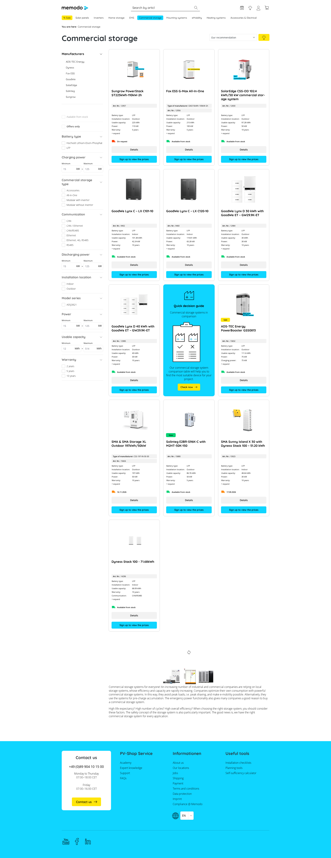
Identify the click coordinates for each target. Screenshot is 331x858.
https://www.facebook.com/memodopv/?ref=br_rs (77, 841)
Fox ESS (70, 73)
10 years (71, 375)
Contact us (84, 802)
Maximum (93, 166)
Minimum (71, 166)
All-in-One (72, 195)
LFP (68, 147)
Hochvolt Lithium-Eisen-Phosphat (84, 143)
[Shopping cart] (266, 8)
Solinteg (70, 91)
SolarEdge (71, 85)
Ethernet (71, 235)
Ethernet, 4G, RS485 (77, 240)
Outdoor (71, 288)
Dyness (70, 67)
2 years (70, 366)
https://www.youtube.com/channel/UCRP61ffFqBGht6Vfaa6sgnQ (66, 841)
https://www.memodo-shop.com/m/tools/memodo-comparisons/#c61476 (189, 387)
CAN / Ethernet (75, 225)
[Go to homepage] (75, 8)
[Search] (196, 7)
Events (242, 8)
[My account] (258, 9)
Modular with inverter (78, 200)
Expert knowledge (250, 8)
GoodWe (71, 79)
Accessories (73, 190)
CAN (69, 221)
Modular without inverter (80, 204)
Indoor (70, 283)
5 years (70, 371)
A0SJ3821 (72, 304)
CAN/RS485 (73, 230)
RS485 (70, 245)
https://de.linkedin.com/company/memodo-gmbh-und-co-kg (88, 841)
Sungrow (71, 96)
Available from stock (77, 116)
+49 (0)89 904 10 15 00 (86, 766)
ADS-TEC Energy (75, 61)
